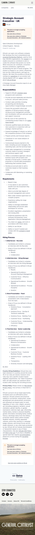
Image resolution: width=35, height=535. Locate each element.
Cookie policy (21, 480)
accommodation (25, 435)
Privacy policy (13, 480)
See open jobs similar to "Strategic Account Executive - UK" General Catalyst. (19, 37)
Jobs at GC (16, 501)
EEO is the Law (10, 433)
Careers (10, 501)
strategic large (22, 93)
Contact (4, 501)
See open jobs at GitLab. (14, 33)
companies (4, 8)
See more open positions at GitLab (17, 463)
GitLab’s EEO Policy (25, 431)
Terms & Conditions (26, 501)
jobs (12, 8)
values (21, 78)
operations (13, 76)
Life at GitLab (11, 80)
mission (26, 59)
